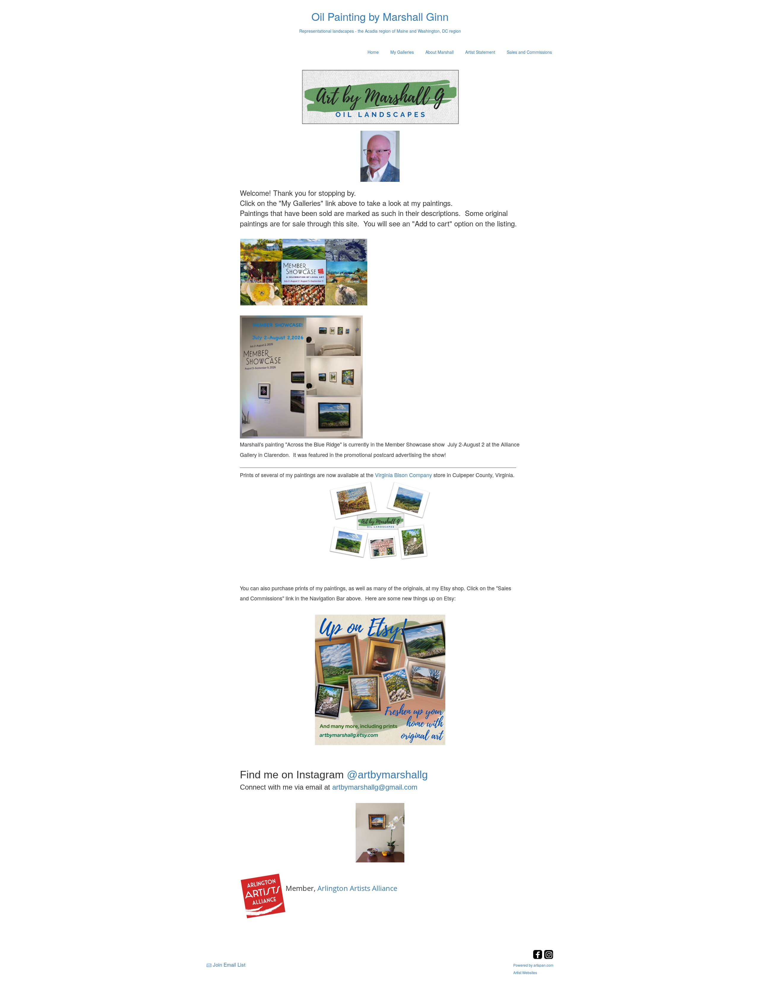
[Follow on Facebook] (538, 957)
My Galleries (402, 52)
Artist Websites (525, 972)
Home (373, 52)
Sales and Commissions (529, 52)
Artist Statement (480, 52)
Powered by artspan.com (533, 965)
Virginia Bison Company (403, 475)
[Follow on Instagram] (548, 957)
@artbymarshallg (387, 775)
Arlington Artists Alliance (357, 888)
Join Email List (229, 964)
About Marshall (439, 52)
